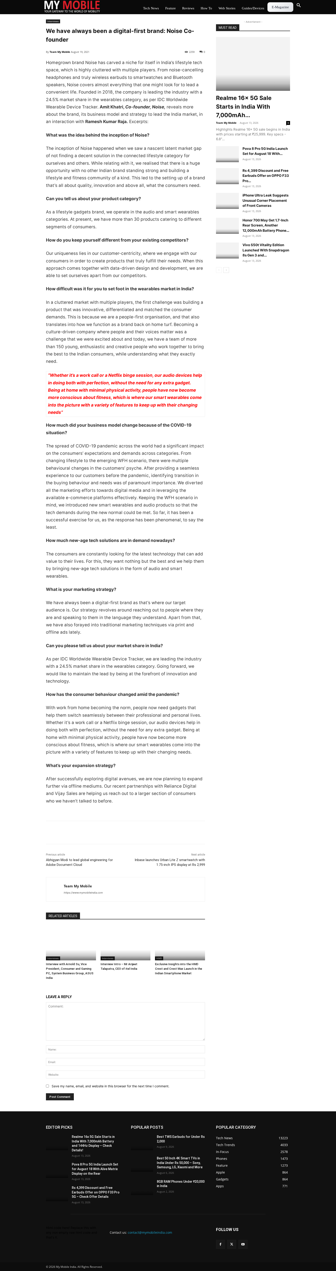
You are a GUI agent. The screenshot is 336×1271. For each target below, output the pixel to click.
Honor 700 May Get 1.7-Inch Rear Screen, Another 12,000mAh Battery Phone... (266, 225)
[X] (61, 832)
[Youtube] (242, 1244)
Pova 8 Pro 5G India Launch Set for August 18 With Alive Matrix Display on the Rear (95, 1169)
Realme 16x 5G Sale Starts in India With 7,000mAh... (244, 106)
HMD (159, 958)
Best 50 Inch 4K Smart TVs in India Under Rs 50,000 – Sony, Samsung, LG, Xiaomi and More (180, 1162)
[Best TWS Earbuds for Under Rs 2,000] (142, 1142)
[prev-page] (219, 270)
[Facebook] (50, 832)
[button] (298, 5)
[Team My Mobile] (55, 889)
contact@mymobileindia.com (150, 1232)
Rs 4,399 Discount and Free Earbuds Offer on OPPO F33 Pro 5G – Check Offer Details (96, 1192)
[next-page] (226, 270)
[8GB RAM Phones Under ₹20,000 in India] (142, 1187)
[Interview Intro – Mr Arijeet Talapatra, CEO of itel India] (126, 942)
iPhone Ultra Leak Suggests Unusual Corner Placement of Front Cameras (265, 200)
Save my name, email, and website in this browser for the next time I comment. (110, 1086)
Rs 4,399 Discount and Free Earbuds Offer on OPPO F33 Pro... (266, 175)
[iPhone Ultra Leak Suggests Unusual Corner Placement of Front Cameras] (227, 201)
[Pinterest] (92, 832)
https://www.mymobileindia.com (83, 892)
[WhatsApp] (82, 832)
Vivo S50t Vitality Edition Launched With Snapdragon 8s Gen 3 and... (266, 250)
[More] (103, 832)
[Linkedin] (71, 832)
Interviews (53, 21)
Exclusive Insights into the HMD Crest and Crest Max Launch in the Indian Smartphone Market (178, 968)
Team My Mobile (60, 52)
